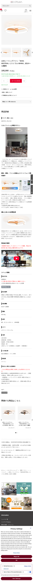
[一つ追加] (8, 80)
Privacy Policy (16, 552)
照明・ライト (23, 470)
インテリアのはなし (6, 522)
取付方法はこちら (6, 286)
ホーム (3, 470)
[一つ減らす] (8, 82)
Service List (6, 568)
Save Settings (16, 578)
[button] (15, 432)
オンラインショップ (12, 470)
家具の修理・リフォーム (7, 524)
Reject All (16, 556)
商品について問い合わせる (9, 101)
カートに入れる (16, 80)
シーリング (4, 392)
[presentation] (1, 52)
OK (16, 560)
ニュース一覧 (4, 519)
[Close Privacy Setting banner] (30, 528)
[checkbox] (29, 572)
